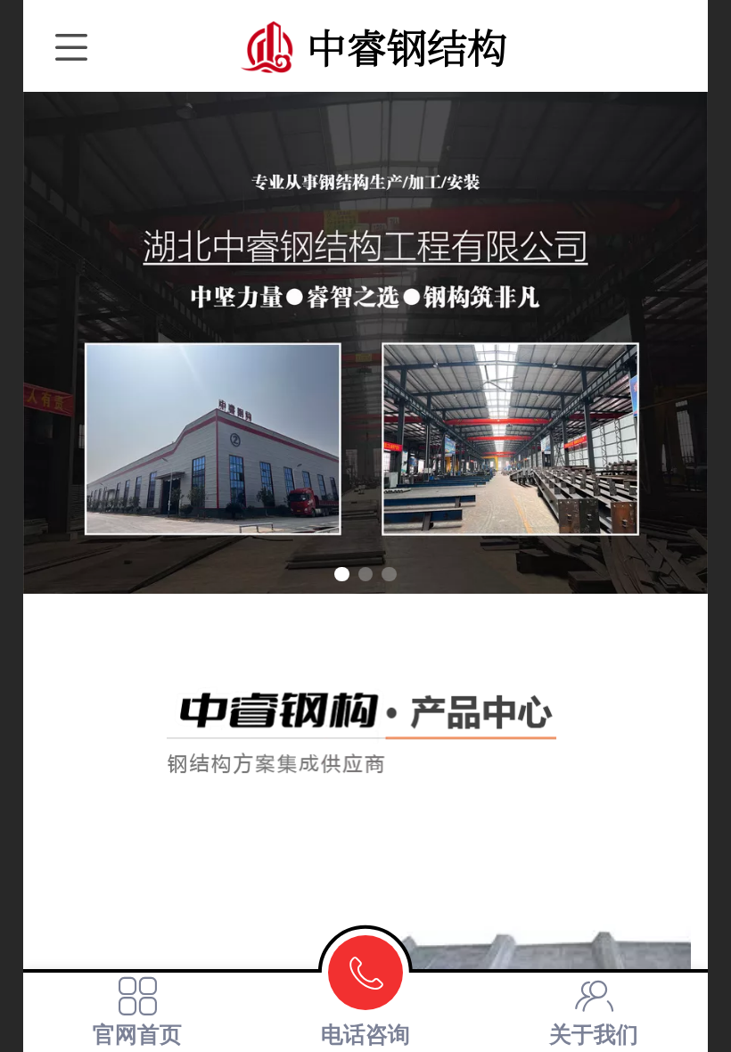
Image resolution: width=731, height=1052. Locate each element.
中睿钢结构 (407, 46)
